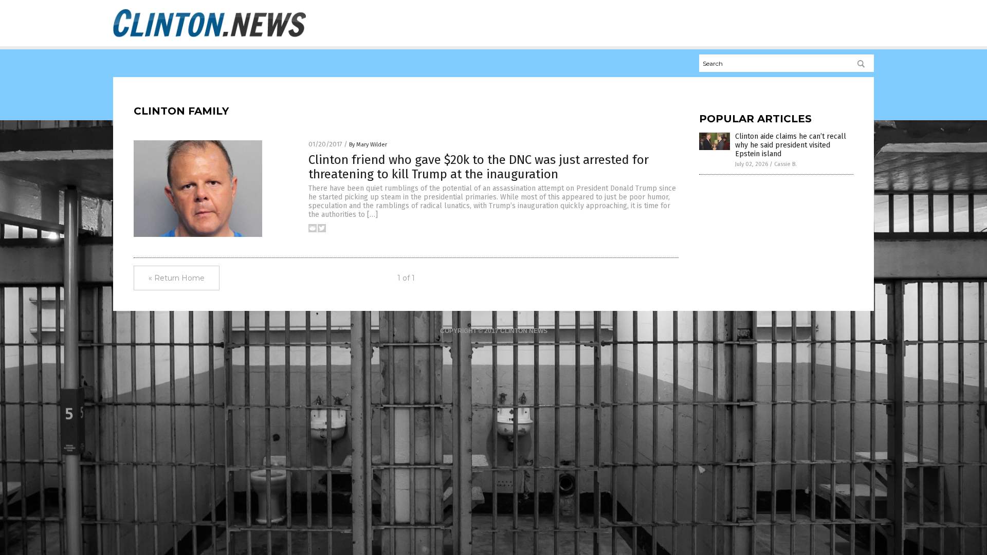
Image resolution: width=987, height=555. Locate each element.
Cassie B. (785, 164)
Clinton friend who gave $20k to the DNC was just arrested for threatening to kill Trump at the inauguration (478, 167)
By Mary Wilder (368, 144)
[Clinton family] (209, 36)
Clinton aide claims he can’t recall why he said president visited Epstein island (790, 145)
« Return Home (177, 278)
